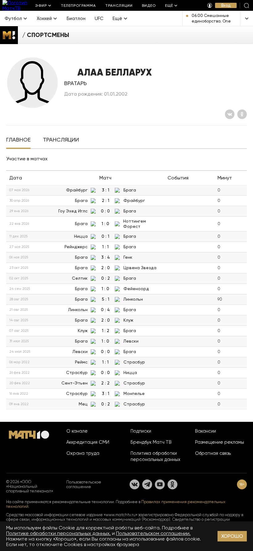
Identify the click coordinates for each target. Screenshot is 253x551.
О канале (77, 431)
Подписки (141, 431)
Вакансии (205, 431)
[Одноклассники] (242, 114)
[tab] (18, 140)
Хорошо (232, 536)
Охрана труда (82, 453)
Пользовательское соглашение (83, 484)
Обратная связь (213, 453)
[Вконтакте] (229, 114)
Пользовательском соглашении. (153, 533)
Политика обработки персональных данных (155, 456)
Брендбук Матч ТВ (151, 442)
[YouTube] (160, 484)
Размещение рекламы (219, 442)
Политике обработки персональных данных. (58, 533)
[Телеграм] (147, 484)
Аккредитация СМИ (87, 442)
